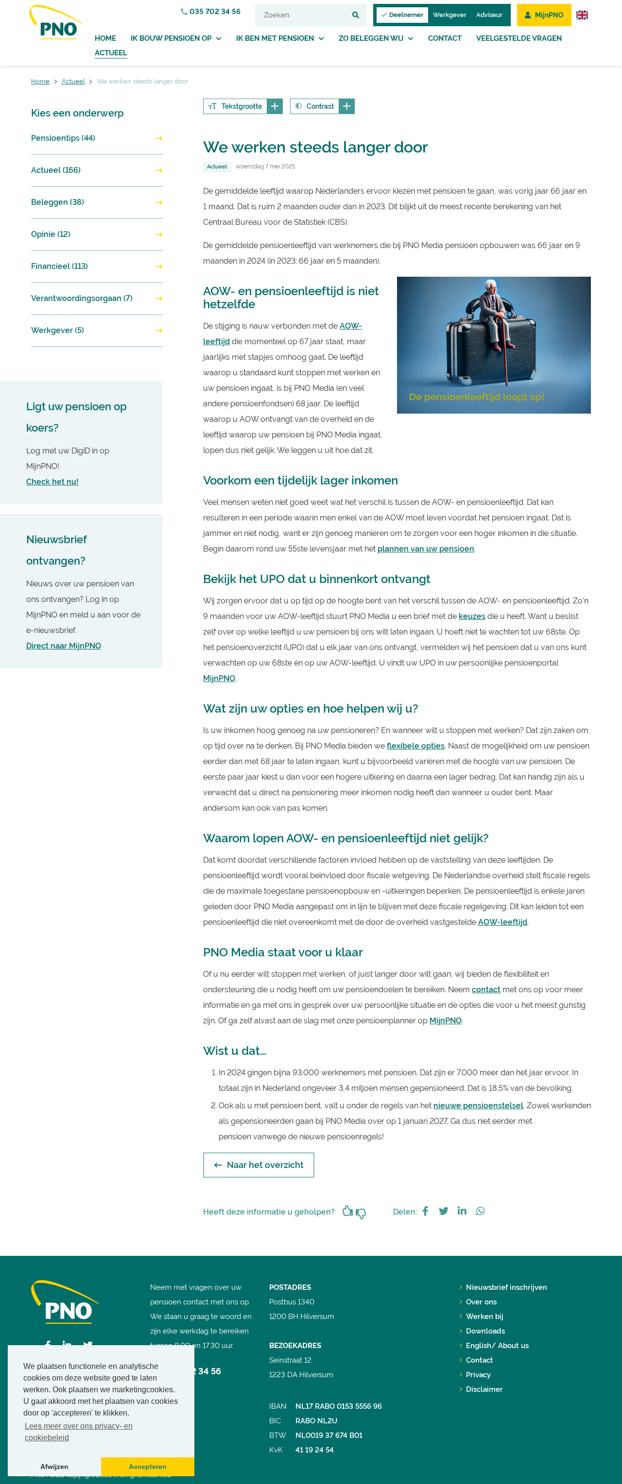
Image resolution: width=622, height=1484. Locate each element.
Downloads (485, 1331)
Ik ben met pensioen (275, 38)
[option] (494, 345)
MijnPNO (219, 678)
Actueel (111, 53)
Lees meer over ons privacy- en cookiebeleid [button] (79, 1432)
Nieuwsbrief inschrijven (506, 1287)
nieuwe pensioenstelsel (478, 1105)
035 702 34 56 (214, 11)
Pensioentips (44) (63, 138)
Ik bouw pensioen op (171, 38)
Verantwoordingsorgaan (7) (82, 298)
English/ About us (497, 1345)
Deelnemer (406, 14)
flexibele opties (416, 745)
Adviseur (489, 14)
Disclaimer (484, 1389)
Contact (445, 38)
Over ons (481, 1302)
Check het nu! (52, 481)
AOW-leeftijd (502, 922)
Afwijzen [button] (54, 1466)
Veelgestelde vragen (519, 38)
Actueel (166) (56, 170)
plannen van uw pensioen (426, 548)
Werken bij (484, 1316)
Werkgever (449, 14)
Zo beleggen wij (371, 38)
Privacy (478, 1374)
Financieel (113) (59, 266)
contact (486, 989)
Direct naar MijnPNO (63, 645)
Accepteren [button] (148, 1466)
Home (105, 38)
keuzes (472, 616)
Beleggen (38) (57, 202)
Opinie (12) (50, 234)
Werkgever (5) (57, 330)
